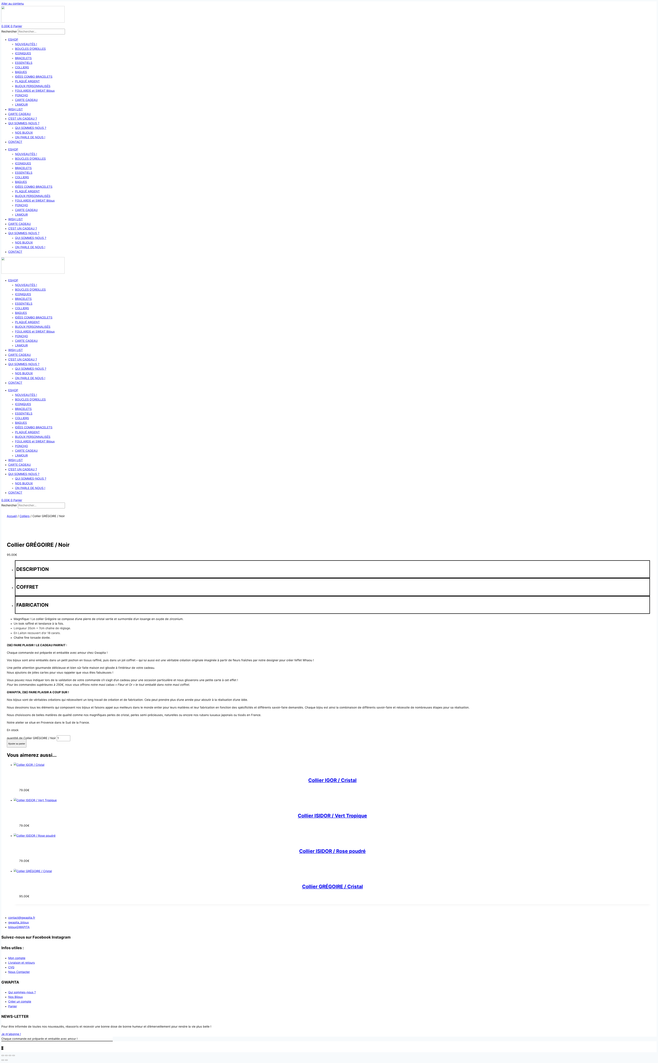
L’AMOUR (21, 104)
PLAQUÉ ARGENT (27, 81)
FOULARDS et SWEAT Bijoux (35, 90)
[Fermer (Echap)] (13, 1055)
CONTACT (15, 142)
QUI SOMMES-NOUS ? (23, 123)
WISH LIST (15, 109)
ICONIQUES (23, 53)
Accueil (12, 516)
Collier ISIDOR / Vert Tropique (332, 816)
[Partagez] (10, 1055)
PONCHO (21, 95)
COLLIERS (22, 67)
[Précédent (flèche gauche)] (2, 1060)
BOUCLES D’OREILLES (30, 48)
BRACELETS (23, 58)
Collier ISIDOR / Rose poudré (332, 851)
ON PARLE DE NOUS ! (30, 137)
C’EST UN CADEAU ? (22, 118)
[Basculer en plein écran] (6, 1055)
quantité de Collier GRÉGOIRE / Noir (31, 738)
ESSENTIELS (23, 63)
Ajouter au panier (16, 743)
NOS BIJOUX (24, 132)
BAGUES (21, 72)
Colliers (25, 516)
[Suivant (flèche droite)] (6, 1060)
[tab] (332, 569)
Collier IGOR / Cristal (332, 780)
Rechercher (9, 31)
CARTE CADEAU (26, 100)
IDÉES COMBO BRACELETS (33, 76)
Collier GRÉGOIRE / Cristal (332, 886)
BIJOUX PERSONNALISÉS (32, 86)
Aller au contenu (12, 3)
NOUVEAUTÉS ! (26, 44)
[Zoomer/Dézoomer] (2, 1055)
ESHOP (13, 39)
